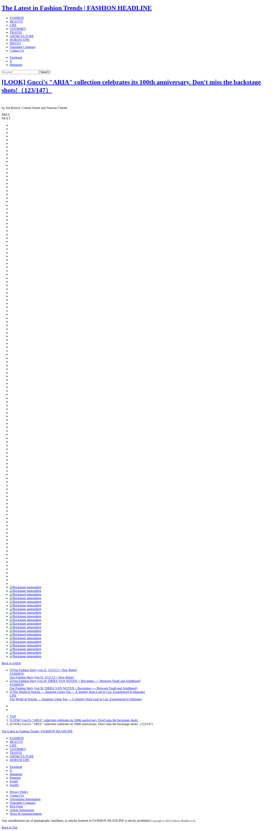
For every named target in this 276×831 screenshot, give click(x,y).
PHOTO (15, 43)
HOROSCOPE (19, 39)
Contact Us (17, 50)
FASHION (17, 18)
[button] (138, 115)
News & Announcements (26, 813)
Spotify (14, 785)
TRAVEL (16, 32)
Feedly (14, 781)
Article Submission (22, 810)
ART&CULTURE (22, 36)
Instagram (16, 64)
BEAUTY (16, 21)
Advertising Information (25, 799)
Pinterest (15, 777)
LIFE (13, 25)
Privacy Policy (19, 792)
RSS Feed (16, 806)
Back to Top (9, 827)
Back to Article (11, 663)
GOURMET (18, 29)
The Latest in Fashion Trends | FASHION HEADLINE (77, 8)
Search (45, 72)
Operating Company (23, 47)
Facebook (16, 57)
